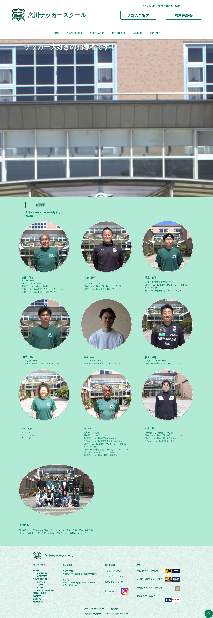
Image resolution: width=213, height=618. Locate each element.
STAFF (40, 587)
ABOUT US (42, 573)
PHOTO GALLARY (45, 590)
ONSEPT (43, 576)
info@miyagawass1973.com (82, 582)
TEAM (40, 585)
